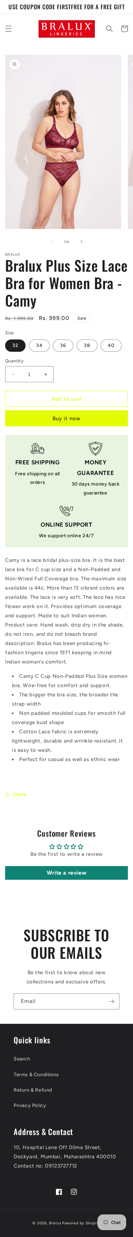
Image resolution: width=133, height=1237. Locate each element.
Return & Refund (33, 1090)
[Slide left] (51, 241)
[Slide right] (81, 241)
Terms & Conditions (36, 1075)
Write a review (66, 872)
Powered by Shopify (81, 1223)
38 (87, 345)
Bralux (55, 1223)
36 (63, 345)
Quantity (14, 360)
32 (15, 345)
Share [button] (20, 794)
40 (111, 345)
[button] (8, 28)
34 (39, 345)
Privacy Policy (30, 1105)
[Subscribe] (111, 1001)
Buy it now (66, 418)
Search (22, 1059)
